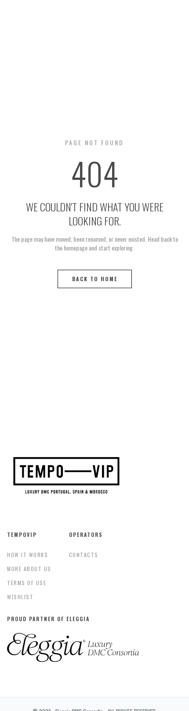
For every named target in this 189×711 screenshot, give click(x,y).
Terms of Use (26, 582)
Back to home (94, 278)
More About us (29, 568)
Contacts (83, 554)
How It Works (27, 554)
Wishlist (20, 596)
